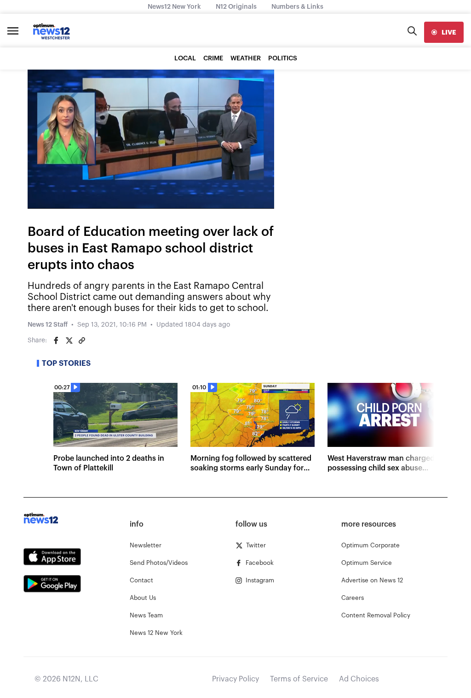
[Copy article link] (82, 340)
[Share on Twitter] (69, 340)
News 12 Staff (48, 325)
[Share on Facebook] (56, 340)
